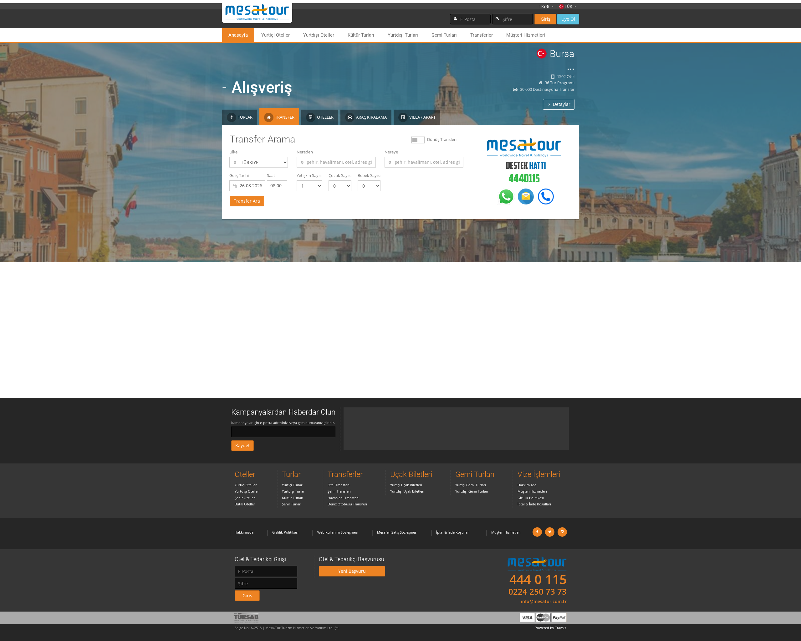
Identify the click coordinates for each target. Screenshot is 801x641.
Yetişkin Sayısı (309, 175)
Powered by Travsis (550, 627)
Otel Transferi (338, 485)
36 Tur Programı (559, 82)
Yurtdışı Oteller (318, 35)
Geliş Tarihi (239, 175)
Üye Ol (568, 19)
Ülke (233, 152)
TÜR (568, 6)
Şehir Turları (291, 504)
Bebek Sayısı (369, 175)
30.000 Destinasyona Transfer (546, 89)
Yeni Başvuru (352, 571)
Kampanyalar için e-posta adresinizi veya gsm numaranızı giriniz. (283, 422)
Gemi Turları (444, 35)
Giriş (545, 19)
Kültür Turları (361, 35)
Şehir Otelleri (245, 497)
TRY (543, 6)
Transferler (481, 35)
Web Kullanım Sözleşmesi (337, 532)
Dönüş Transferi (442, 139)
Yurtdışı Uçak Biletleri (407, 491)
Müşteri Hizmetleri (525, 35)
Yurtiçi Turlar (292, 485)
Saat (271, 175)
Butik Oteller (245, 504)
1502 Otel (565, 76)
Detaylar (561, 104)
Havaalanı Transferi (343, 497)
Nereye (391, 152)
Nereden (305, 152)
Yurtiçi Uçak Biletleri (406, 485)
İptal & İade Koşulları (534, 504)
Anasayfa (238, 35)
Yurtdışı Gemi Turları (471, 491)
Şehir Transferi (339, 491)
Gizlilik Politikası (531, 497)
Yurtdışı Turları (403, 35)
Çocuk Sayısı (340, 175)
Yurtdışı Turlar (293, 491)
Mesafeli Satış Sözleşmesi (397, 532)
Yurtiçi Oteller (275, 35)
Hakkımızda (527, 485)
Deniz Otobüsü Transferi (347, 504)
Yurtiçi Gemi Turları (470, 485)
